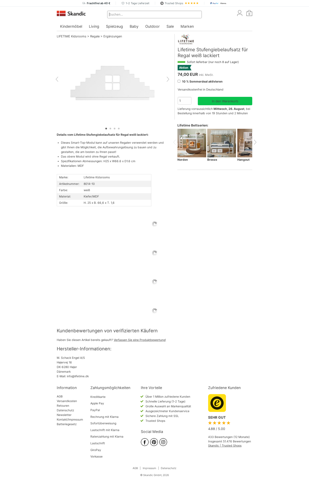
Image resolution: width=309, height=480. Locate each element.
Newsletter (64, 415)
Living (94, 26)
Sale (170, 26)
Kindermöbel (71, 26)
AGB (60, 396)
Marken (187, 26)
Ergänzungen (112, 36)
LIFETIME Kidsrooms (71, 36)
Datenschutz (65, 410)
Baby (134, 26)
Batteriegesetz (67, 424)
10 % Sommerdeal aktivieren (202, 81)
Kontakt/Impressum (70, 419)
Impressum (149, 468)
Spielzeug (114, 26)
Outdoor (152, 26)
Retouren (63, 405)
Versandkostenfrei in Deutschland (200, 89)
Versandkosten (67, 401)
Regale (95, 36)
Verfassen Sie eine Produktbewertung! (140, 340)
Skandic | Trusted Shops (225, 445)
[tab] (106, 128)
